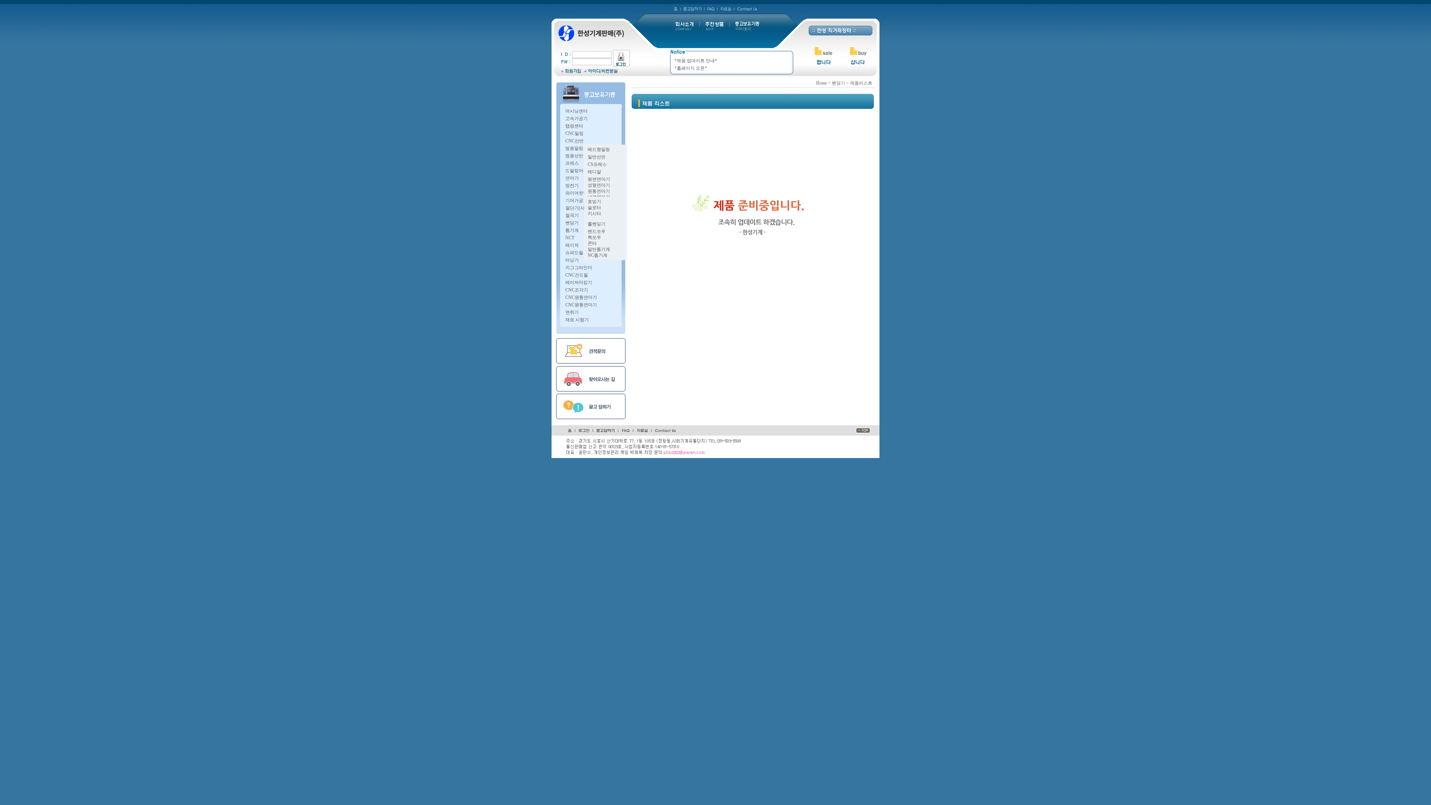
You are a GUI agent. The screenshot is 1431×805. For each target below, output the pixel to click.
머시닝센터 (576, 111)
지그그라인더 (578, 267)
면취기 (572, 312)
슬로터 (594, 207)
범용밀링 (574, 148)
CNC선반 (574, 140)
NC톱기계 (597, 255)
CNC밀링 (574, 133)
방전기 (572, 185)
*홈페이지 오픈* (691, 68)
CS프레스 (597, 164)
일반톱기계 (599, 249)
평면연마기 (599, 179)
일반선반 (597, 157)
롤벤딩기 (597, 224)
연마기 (572, 178)
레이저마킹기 (578, 282)
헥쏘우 (594, 237)
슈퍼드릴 (574, 252)
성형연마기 (599, 185)
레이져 (572, 245)
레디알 (594, 171)
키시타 (594, 213)
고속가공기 (576, 118)
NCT (569, 237)
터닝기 (572, 260)
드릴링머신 (576, 170)
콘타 (592, 243)
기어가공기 (576, 200)
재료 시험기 (577, 319)
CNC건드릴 (576, 275)
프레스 (572, 163)
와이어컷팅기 (578, 193)
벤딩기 (572, 222)
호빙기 (594, 201)
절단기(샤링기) (580, 208)
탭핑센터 (574, 126)
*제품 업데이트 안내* (696, 60)
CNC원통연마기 (581, 297)
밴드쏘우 (597, 231)
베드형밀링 (599, 149)
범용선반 (574, 155)
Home (821, 83)
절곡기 (572, 215)
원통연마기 (599, 191)
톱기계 (572, 230)
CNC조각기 (576, 290)
